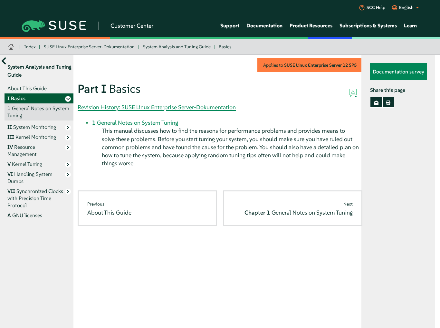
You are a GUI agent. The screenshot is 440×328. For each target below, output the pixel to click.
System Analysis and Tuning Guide (177, 47)
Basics (225, 47)
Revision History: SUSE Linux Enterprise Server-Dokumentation (157, 107)
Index (30, 47)
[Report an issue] (353, 93)
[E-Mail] (376, 102)
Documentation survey (398, 72)
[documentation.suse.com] (11, 47)
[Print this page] (388, 102)
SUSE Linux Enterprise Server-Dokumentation (89, 47)
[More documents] (3, 61)
